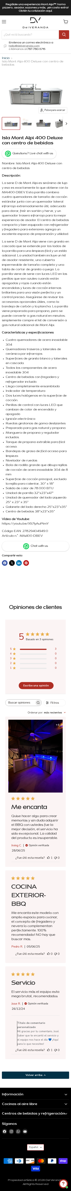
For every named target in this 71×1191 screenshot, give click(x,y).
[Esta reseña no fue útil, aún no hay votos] (55, 858)
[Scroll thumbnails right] (66, 124)
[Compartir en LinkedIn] (19, 563)
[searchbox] (20, 703)
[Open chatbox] (63, 1183)
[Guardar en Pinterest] (26, 563)
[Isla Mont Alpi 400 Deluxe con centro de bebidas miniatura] (11, 123)
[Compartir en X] (12, 563)
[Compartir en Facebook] (5, 563)
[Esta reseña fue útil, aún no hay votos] (48, 954)
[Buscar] (64, 34)
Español (33, 1147)
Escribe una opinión (36, 685)
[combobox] (47, 712)
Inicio (6, 58)
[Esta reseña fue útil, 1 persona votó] (48, 858)
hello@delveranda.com (24, 46)
